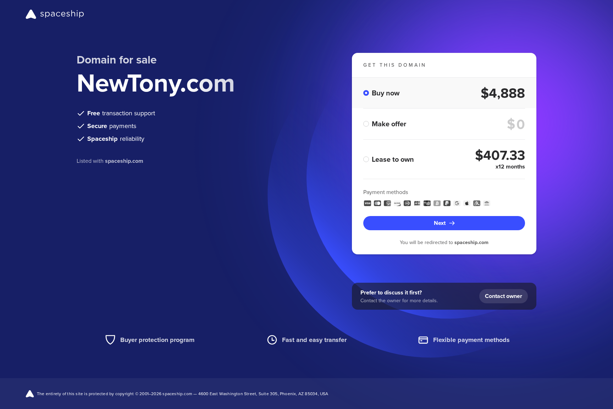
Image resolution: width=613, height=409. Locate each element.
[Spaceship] (55, 14)
